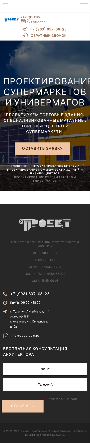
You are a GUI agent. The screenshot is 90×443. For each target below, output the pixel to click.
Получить (23, 406)
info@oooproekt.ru (25, 336)
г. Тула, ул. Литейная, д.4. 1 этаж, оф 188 (29, 314)
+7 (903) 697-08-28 (48, 29)
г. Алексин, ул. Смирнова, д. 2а (29, 324)
